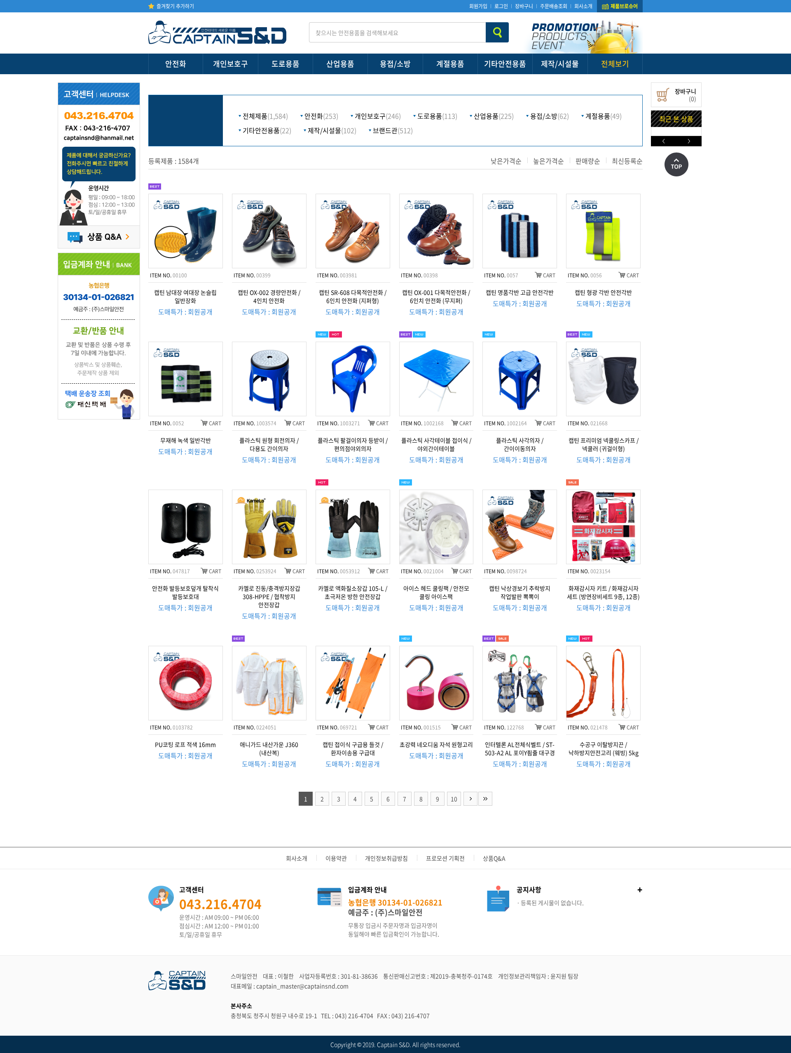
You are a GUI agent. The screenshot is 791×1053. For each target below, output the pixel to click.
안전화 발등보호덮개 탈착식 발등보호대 (185, 592)
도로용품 (285, 63)
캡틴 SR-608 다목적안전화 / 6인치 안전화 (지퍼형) (352, 296)
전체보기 (615, 63)
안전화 (175, 63)
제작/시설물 (560, 63)
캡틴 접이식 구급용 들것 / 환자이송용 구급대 (353, 748)
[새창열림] (99, 389)
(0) (685, 95)
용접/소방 (395, 63)
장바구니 (524, 6)
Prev (663, 141)
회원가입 (478, 6)
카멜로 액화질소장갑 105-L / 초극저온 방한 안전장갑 (352, 592)
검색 (497, 32)
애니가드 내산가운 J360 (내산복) (269, 748)
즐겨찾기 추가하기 (175, 6)
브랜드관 (393, 130)
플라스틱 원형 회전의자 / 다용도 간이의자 (269, 444)
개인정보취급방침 (386, 858)
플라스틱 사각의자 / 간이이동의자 (519, 444)
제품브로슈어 (624, 6)
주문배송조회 (553, 6)
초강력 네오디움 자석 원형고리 (436, 744)
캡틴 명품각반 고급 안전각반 (520, 292)
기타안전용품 (505, 63)
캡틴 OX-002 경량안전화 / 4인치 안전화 (269, 296)
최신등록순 (627, 161)
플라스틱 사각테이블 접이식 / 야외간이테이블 (436, 444)
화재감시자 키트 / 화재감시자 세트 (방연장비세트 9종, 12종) (603, 592)
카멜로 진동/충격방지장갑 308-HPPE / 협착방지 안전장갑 (269, 596)
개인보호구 (230, 63)
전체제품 (265, 116)
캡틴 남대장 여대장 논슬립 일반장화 (185, 296)
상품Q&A (494, 858)
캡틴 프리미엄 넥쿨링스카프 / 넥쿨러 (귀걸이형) (604, 444)
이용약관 (336, 858)
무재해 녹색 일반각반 (185, 440)
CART (549, 275)
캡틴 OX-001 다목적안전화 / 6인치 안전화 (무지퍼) (436, 296)
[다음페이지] (470, 799)
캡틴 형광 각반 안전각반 (603, 292)
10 (454, 799)
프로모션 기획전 (445, 858)
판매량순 (588, 161)
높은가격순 (548, 161)
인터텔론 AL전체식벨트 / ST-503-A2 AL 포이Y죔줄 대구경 (520, 748)
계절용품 (450, 63)
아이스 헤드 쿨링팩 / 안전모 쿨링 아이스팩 (436, 592)
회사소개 (583, 6)
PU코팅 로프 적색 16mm (185, 744)
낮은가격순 (506, 161)
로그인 (501, 6)
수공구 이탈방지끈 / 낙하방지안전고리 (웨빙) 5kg (604, 748)
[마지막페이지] (485, 799)
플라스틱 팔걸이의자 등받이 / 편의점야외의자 (353, 444)
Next (689, 141)
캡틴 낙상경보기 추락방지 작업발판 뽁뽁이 (519, 592)
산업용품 (340, 63)
